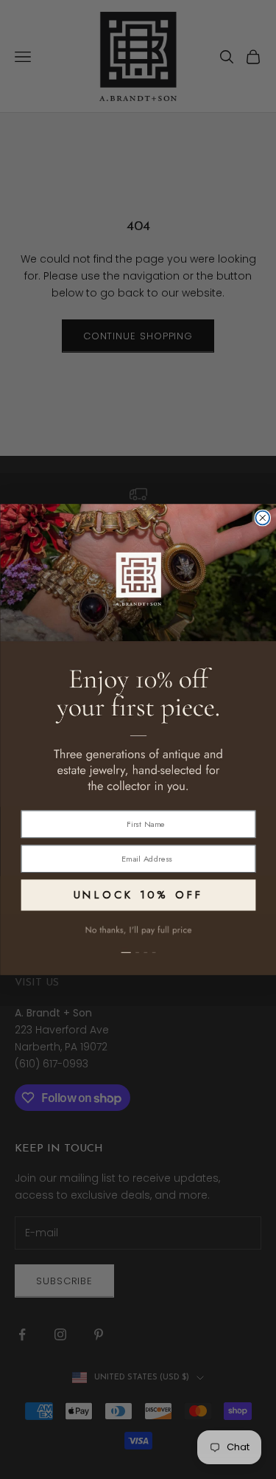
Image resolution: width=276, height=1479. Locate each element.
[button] (138, 944)
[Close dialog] (262, 518)
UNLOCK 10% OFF (137, 895)
